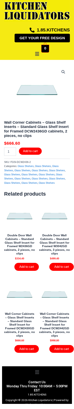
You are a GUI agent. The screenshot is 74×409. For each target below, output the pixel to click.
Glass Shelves (26, 166)
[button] (37, 54)
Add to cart (30, 151)
